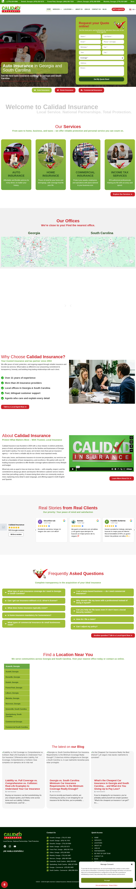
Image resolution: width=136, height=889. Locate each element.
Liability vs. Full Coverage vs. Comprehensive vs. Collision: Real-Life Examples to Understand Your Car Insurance (22, 784)
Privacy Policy (113, 885)
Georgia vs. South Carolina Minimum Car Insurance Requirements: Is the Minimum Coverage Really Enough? (66, 784)
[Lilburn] (40, 247)
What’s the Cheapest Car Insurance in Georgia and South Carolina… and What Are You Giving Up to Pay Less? (111, 784)
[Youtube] (15, 846)
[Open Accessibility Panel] (4, 884)
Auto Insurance (11, 791)
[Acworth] (18, 239)
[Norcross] (37, 244)
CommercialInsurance (85, 174)
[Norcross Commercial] (33, 242)
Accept (107, 880)
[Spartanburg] (113, 243)
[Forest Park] (31, 260)
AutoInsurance (16, 174)
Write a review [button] (16, 534)
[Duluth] (40, 242)
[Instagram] (10, 846)
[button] (132, 864)
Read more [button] (82, 539)
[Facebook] (5, 846)
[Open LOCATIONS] (73, 9)
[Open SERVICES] (61, 9)
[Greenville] (87, 250)
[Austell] (19, 251)
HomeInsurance (50, 174)
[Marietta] (24, 244)
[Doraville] (34, 247)
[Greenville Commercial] (93, 252)
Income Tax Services (119, 174)
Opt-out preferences (102, 885)
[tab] (42, 90)
